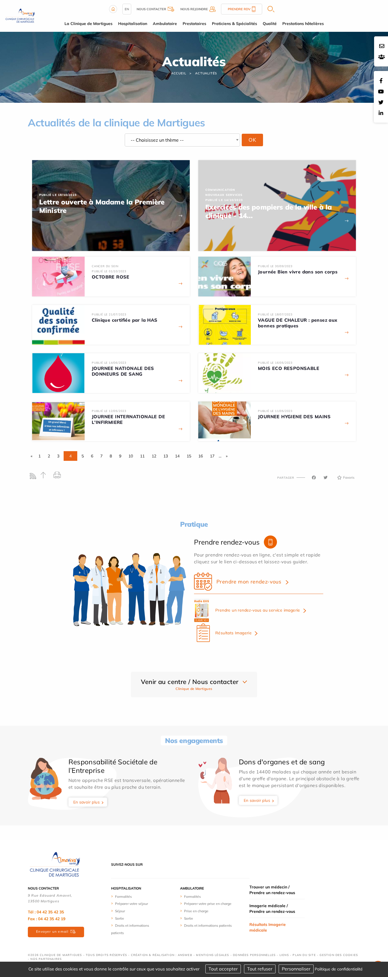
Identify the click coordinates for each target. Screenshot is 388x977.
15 (189, 456)
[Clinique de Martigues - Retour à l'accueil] (55, 864)
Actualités (206, 73)
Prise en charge (196, 911)
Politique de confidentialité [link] (339, 969)
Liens (284, 955)
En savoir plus (86, 802)
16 (200, 456)
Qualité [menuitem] (270, 23)
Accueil (178, 73)
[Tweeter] (325, 477)
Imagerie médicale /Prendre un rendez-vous (272, 908)
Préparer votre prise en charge (207, 903)
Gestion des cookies (339, 955)
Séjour (120, 911)
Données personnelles (254, 955)
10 (130, 456)
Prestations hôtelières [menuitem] (303, 23)
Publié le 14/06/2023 (109, 363)
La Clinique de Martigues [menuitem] (88, 23)
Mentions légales (212, 955)
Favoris (348, 477)
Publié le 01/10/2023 (109, 271)
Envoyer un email (52, 931)
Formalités (123, 896)
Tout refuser (259, 969)
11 (142, 456)
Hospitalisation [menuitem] (132, 23)
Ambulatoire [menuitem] (165, 23)
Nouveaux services (224, 195)
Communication (220, 190)
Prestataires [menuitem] (194, 23)
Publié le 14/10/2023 (224, 200)
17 (212, 456)
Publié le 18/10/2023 (58, 195)
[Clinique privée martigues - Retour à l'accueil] (20, 15)
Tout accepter (223, 969)
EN (127, 9)
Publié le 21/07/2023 (109, 314)
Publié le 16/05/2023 (275, 363)
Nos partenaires (46, 959)
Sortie (119, 918)
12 (154, 456)
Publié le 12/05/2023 (109, 411)
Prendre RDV (239, 9)
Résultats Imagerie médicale (267, 927)
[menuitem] (132, 896)
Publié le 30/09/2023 (275, 266)
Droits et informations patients (208, 925)
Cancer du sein (105, 266)
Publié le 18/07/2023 (275, 314)
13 (165, 456)
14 (177, 456)
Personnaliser (296, 969)
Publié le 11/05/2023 (275, 411)
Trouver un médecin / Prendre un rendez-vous (272, 889)
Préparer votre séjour (131, 903)
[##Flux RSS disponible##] (34, 477)
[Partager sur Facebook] (314, 477)
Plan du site (304, 955)
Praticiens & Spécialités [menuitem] (234, 23)
